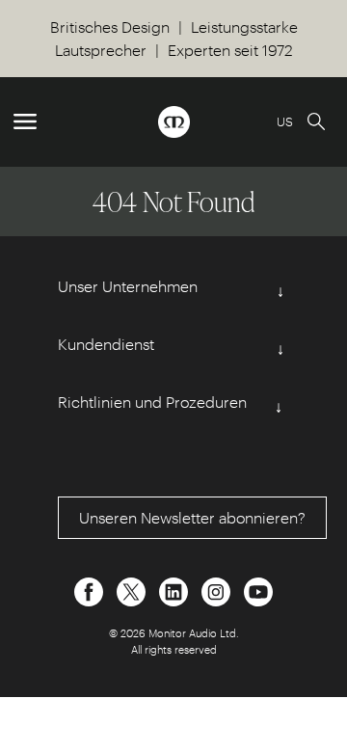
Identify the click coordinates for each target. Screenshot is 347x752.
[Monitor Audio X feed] (133, 589)
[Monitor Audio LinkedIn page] (175, 589)
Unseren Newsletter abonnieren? (192, 517)
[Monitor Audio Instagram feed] (217, 589)
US (285, 121)
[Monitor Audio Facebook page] (90, 589)
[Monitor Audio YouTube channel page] (258, 589)
